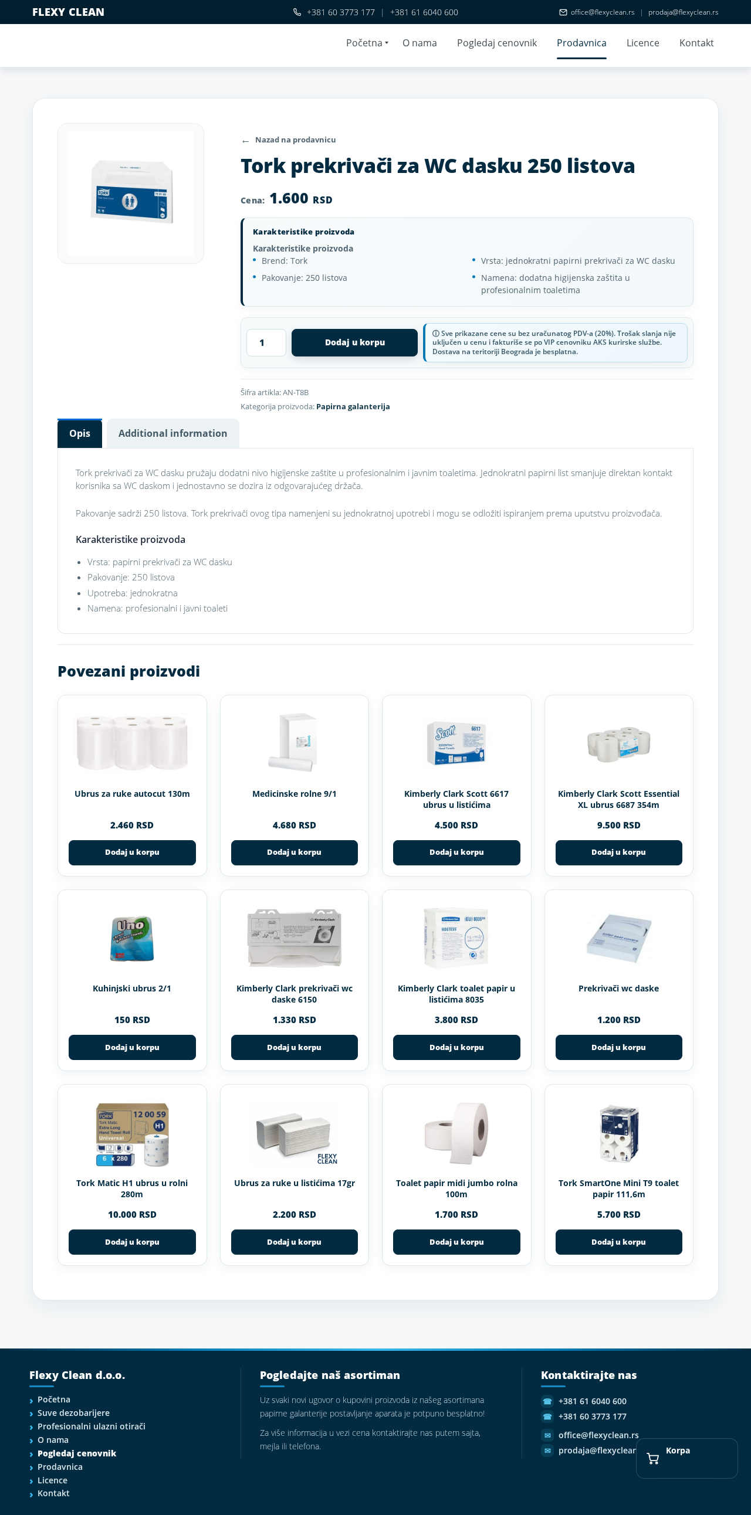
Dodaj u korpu (355, 342)
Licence (643, 42)
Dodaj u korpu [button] (132, 852)
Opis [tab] (79, 433)
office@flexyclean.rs (603, 12)
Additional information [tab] (173, 433)
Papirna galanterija (353, 406)
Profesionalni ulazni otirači (92, 1426)
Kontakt (696, 42)
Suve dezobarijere (74, 1413)
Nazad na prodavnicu (295, 139)
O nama (419, 42)
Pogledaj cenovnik (497, 42)
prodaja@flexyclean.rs (683, 12)
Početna (364, 42)
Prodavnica (582, 42)
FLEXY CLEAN (68, 11)
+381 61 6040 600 (424, 12)
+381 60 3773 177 (341, 12)
